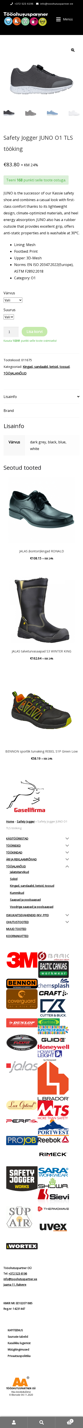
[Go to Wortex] (22, 1246)
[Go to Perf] (22, 1121)
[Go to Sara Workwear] (53, 1172)
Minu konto (14, 1422)
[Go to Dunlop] (22, 1022)
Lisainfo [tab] (10, 396)
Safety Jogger (26, 821)
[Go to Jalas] (22, 1067)
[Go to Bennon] (22, 983)
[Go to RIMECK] (53, 1154)
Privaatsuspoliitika (19, 1356)
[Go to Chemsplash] (53, 983)
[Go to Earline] (53, 1022)
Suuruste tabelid (18, 1337)
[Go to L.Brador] (53, 1080)
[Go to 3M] (22, 960)
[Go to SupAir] (22, 1217)
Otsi (41, 1422)
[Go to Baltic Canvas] (53, 969)
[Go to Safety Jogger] (22, 1178)
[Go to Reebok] (53, 1139)
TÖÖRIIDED (13, 846)
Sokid (13, 879)
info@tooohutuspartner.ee (56, 3)
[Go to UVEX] (53, 1227)
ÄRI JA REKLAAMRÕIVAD (21, 859)
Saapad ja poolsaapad (25, 900)
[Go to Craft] (53, 993)
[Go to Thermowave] (53, 1209)
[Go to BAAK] (53, 956)
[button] (72, 50)
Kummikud (17, 893)
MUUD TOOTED (16, 929)
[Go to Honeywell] (53, 1047)
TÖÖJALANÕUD (15, 373)
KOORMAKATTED (17, 936)
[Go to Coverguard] (22, 999)
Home (10, 821)
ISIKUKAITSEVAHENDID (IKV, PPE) (27, 915)
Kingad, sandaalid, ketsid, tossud (46, 367)
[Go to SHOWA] (53, 1183)
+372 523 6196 (24, 3)
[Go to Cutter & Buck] (53, 1007)
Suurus (9, 309)
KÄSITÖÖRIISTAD (17, 838)
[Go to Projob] (22, 1140)
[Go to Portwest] (53, 1127)
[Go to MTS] (53, 1109)
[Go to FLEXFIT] (22, 1042)
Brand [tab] (9, 410)
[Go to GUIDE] (53, 1039)
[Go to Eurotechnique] (53, 1030)
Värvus (9, 293)
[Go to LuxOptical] (22, 1105)
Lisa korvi (34, 331)
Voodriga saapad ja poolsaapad (31, 907)
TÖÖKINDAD (14, 852)
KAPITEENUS (15, 1330)
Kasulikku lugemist (19, 1343)
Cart (63, 1419)
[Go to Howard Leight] (53, 1055)
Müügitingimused (18, 1349)
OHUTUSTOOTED (17, 922)
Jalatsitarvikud (19, 872)
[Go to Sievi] (53, 1197)
